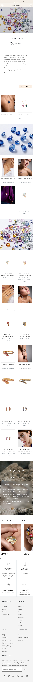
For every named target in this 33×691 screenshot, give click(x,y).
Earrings (20, 614)
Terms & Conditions (8, 643)
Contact (5, 651)
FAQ (3, 635)
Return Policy (6, 640)
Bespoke (20, 640)
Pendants (21, 620)
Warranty (5, 637)
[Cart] (30, 5)
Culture (4, 606)
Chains (20, 609)
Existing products (23, 637)
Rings (19, 622)
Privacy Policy (6, 646)
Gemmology (6, 614)
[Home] (16, 5)
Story (4, 609)
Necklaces (21, 617)
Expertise (5, 612)
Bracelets (21, 606)
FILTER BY (24, 86)
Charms (20, 612)
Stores (4, 648)
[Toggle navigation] (2, 5)
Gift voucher (22, 635)
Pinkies (20, 625)
